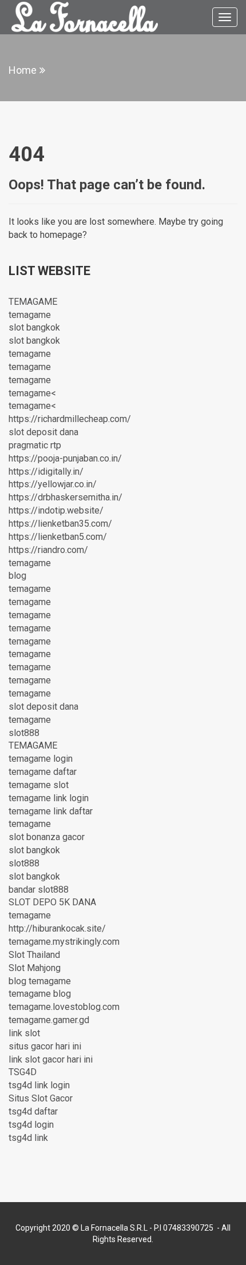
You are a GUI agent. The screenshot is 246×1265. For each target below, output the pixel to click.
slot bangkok (34, 327)
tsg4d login (31, 1124)
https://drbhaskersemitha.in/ (65, 497)
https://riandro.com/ (48, 549)
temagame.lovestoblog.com (64, 1006)
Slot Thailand (34, 954)
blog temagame (40, 981)
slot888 (24, 732)
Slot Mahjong (35, 967)
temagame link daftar (51, 811)
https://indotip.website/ (56, 510)
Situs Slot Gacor (41, 1098)
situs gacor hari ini (45, 1046)
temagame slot (39, 784)
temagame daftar (43, 771)
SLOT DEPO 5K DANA (52, 902)
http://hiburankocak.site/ (57, 928)
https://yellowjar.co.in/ (53, 484)
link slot (24, 1033)
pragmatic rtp (35, 445)
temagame (30, 314)
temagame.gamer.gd (49, 1020)
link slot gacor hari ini (51, 1059)
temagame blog (40, 993)
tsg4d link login (39, 1085)
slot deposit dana (43, 432)
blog (17, 575)
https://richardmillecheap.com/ (70, 418)
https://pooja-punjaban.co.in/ (65, 458)
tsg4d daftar (33, 1111)
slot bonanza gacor (47, 837)
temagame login (41, 758)
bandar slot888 (39, 889)
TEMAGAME (33, 301)
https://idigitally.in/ (46, 471)
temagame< (32, 393)
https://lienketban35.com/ (60, 523)
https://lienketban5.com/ (58, 536)
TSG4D (23, 1072)
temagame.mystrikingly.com (64, 941)
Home (23, 70)
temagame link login (49, 798)
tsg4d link (28, 1137)
